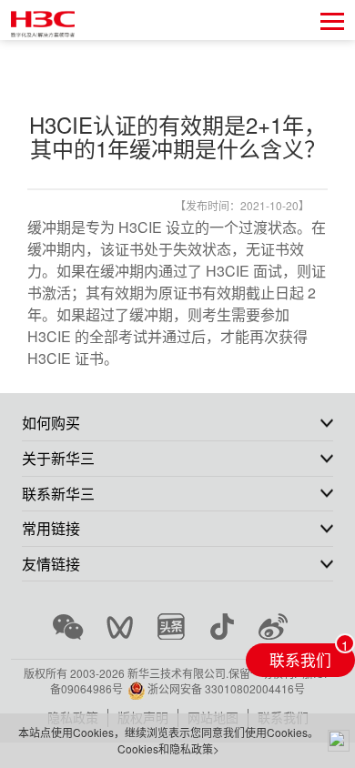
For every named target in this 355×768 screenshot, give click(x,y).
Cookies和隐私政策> (168, 748)
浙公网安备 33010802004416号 (226, 688)
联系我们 (300, 660)
